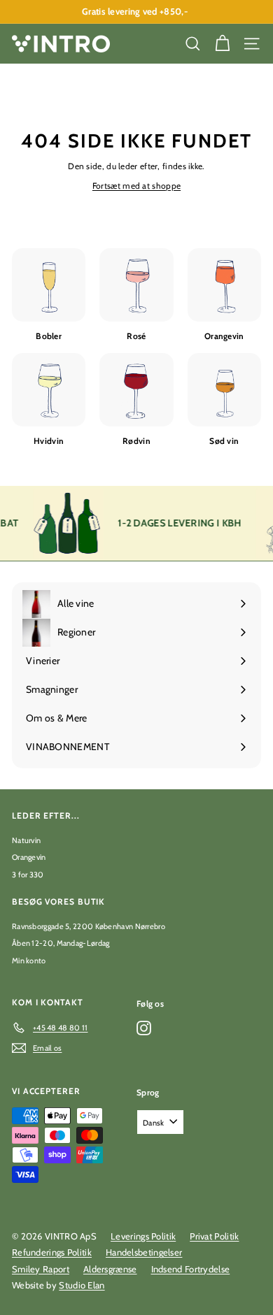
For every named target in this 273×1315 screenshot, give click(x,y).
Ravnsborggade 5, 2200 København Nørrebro (88, 926)
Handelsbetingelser (144, 1252)
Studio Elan (81, 1285)
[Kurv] (222, 44)
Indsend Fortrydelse (190, 1268)
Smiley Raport (40, 1268)
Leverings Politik (143, 1236)
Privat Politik (214, 1236)
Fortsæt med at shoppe (136, 185)
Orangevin (29, 857)
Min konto (29, 960)
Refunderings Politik (52, 1252)
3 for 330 (28, 874)
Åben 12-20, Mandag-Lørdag (61, 943)
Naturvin (26, 840)
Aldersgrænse (110, 1268)
